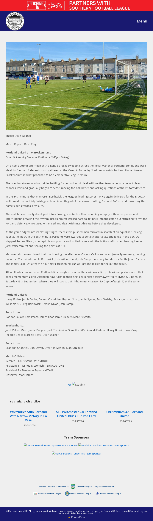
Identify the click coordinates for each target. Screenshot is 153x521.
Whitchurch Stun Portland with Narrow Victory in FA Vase (28, 416)
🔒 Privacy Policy (76, 517)
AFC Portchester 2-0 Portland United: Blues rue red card (76, 414)
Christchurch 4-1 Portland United (124, 414)
